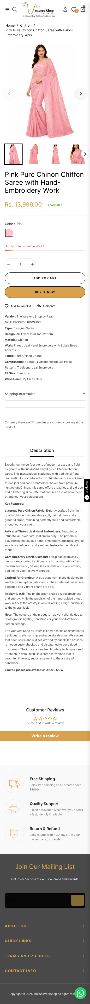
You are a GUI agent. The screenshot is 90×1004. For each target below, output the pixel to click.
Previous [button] (9, 93)
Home (10, 25)
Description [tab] (42, 450)
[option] (45, 91)
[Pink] (9, 233)
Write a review (45, 735)
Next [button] (81, 93)
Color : (14, 224)
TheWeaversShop (45, 994)
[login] (63, 9)
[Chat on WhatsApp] (80, 993)
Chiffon (25, 25)
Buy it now (45, 292)
